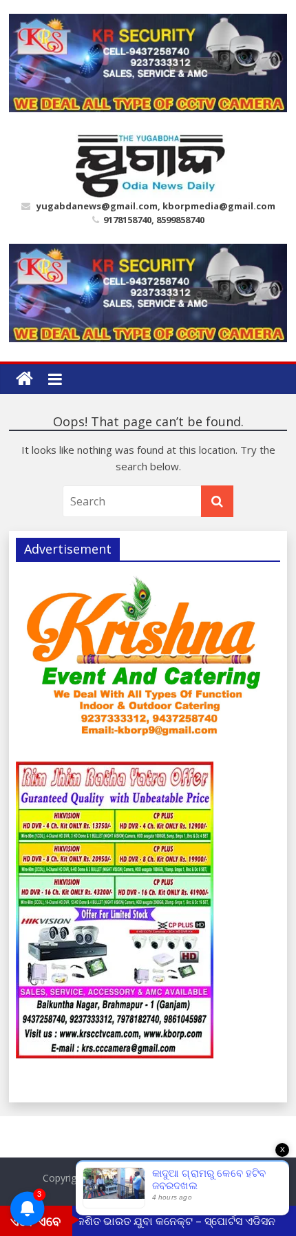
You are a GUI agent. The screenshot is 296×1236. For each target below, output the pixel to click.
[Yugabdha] (24, 379)
